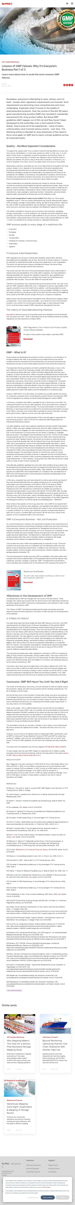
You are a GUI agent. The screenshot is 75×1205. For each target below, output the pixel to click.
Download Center (53, 1168)
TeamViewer (52, 1172)
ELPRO (4, 84)
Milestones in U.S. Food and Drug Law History (32, 850)
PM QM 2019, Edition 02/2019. (55, 747)
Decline (62, 1197)
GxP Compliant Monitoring (14, 990)
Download (9, 314)
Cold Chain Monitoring (33, 1165)
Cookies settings (33, 1197)
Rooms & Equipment (32, 1168)
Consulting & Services (33, 1172)
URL (20, 807)
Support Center (53, 1165)
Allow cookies (47, 1197)
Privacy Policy (46, 1187)
